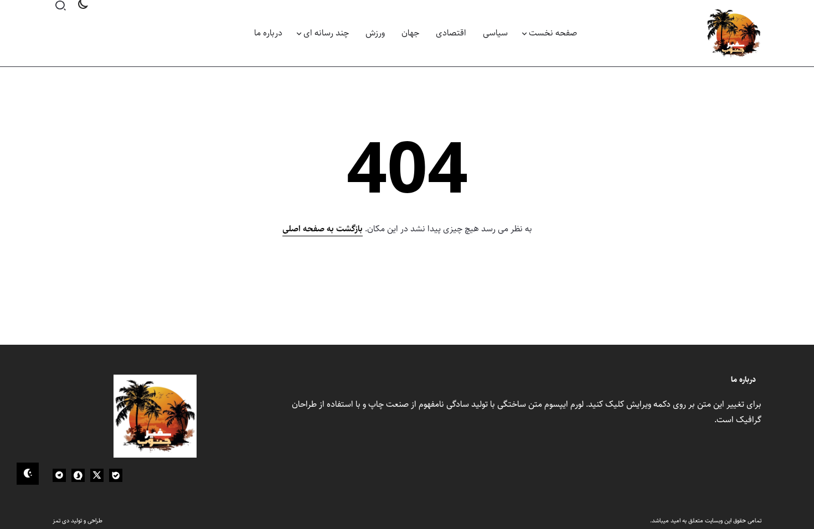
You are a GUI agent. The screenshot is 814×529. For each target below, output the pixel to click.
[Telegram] (59, 475)
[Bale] (115, 475)
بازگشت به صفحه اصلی (322, 229)
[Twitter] (97, 475)
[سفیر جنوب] (733, 33)
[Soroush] (78, 475)
